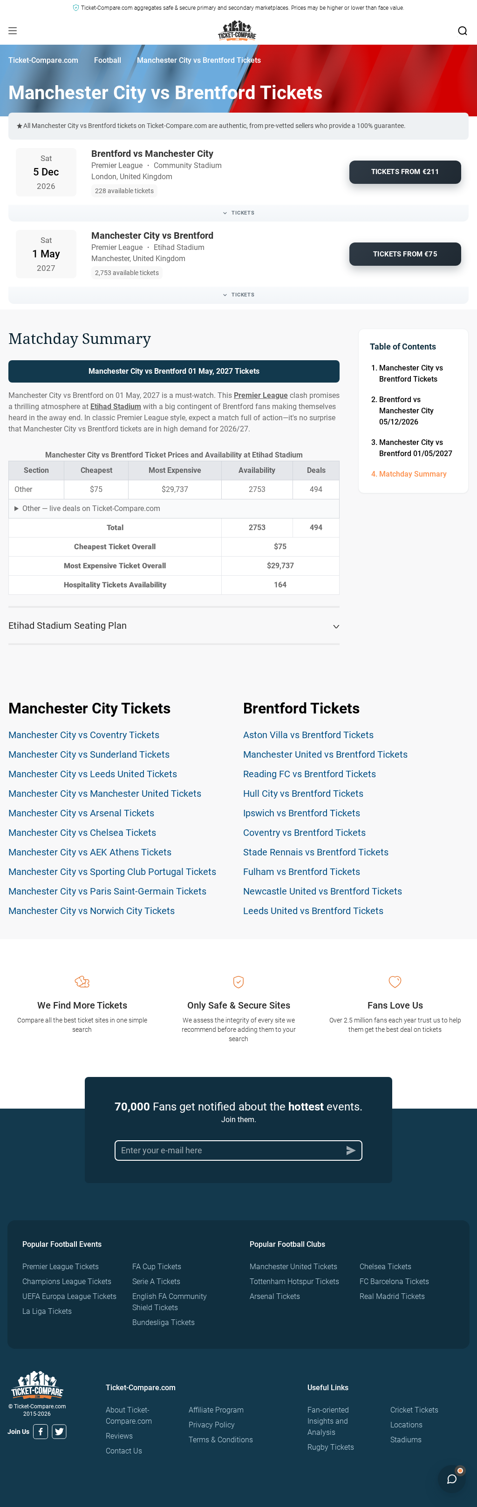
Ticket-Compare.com (43, 60)
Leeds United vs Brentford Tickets (313, 910)
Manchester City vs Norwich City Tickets (91, 910)
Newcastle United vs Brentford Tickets (322, 891)
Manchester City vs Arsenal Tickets (81, 813)
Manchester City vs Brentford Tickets (411, 373)
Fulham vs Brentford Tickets (301, 871)
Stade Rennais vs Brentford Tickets (315, 852)
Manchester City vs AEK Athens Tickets (89, 852)
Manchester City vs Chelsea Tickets (82, 832)
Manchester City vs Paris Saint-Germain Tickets (107, 891)
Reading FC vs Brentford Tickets (309, 774)
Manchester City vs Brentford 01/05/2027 (415, 448)
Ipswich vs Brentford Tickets (301, 813)
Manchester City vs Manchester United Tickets (104, 793)
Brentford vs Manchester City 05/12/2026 (406, 410)
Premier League (261, 395)
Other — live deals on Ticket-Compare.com (91, 508)
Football (107, 60)
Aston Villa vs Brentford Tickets (308, 734)
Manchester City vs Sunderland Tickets (89, 754)
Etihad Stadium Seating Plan (67, 625)
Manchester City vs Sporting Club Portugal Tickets (112, 871)
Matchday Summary (413, 474)
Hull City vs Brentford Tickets (303, 793)
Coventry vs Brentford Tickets (304, 832)
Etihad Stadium (115, 406)
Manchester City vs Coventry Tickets (83, 734)
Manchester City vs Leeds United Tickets (92, 774)
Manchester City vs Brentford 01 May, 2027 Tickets (174, 371)
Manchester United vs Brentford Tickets (325, 754)
